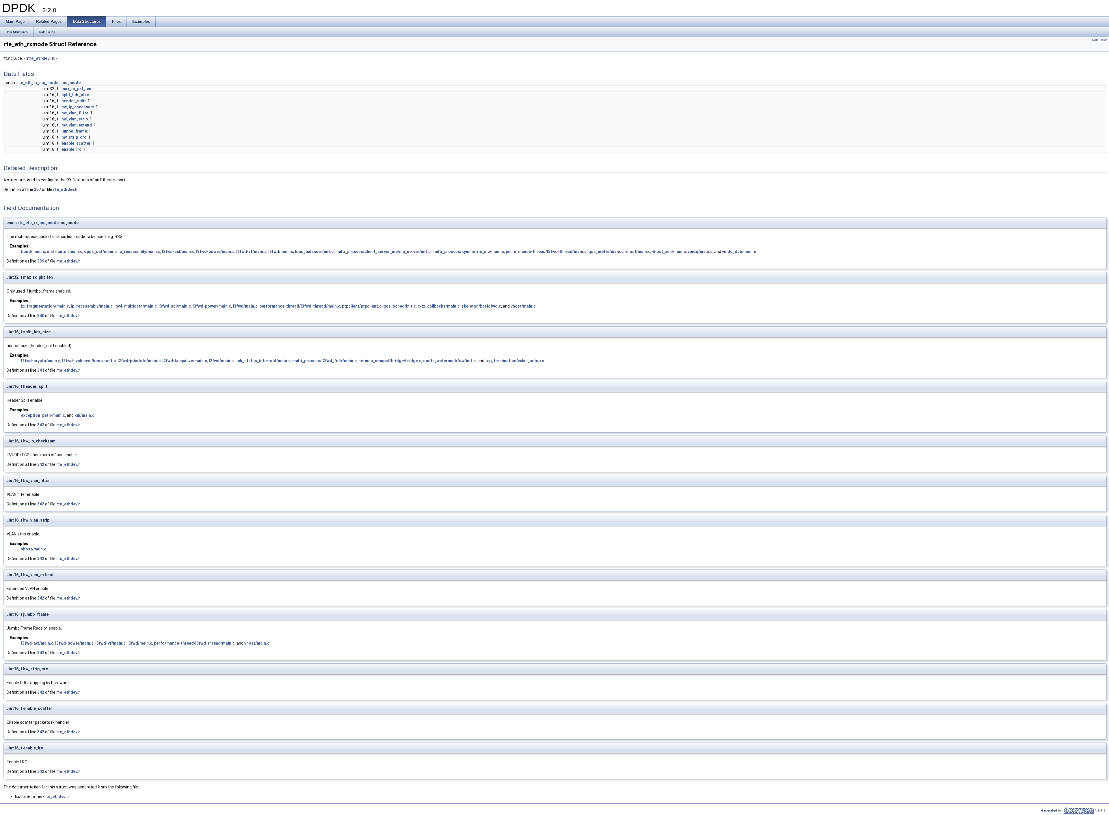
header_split (74, 100)
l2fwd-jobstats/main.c (139, 360)
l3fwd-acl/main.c (178, 251)
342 (40, 425)
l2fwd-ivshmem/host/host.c (89, 360)
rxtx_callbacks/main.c (439, 306)
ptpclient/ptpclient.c (362, 306)
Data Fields (1100, 40)
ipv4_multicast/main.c (135, 306)
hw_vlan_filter (75, 113)
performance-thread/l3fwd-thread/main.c (546, 251)
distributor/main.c (64, 251)
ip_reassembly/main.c (139, 251)
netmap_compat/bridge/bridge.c (389, 360)
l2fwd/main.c (221, 360)
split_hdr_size (75, 94)
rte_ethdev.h (40, 58)
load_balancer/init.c (314, 251)
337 (37, 189)
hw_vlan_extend (77, 125)
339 (40, 261)
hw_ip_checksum (78, 107)
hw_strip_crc (74, 137)
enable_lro (72, 149)
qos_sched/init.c (399, 306)
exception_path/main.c (43, 415)
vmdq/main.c (700, 251)
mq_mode (71, 82)
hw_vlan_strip (75, 119)
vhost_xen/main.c (669, 251)
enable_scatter (76, 143)
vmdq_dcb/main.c (739, 251)
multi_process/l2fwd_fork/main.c (324, 360)
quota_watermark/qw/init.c (449, 360)
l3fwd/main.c (280, 251)
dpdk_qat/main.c (100, 251)
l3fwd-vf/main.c (251, 251)
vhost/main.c (637, 251)
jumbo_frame (74, 131)
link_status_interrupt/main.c (263, 360)
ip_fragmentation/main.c (45, 306)
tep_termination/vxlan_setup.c (514, 360)
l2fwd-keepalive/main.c (184, 360)
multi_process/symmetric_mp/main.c (468, 251)
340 (40, 315)
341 (40, 370)
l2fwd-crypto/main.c (40, 360)
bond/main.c (33, 251)
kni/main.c (84, 415)
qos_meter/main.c (606, 251)
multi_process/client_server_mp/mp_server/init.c (383, 251)
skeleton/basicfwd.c (481, 306)
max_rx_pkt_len (76, 88)
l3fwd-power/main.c (215, 251)
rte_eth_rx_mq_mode (37, 82)
